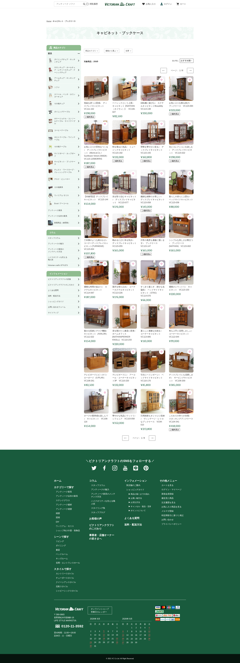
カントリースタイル (65, 573)
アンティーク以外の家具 (67, 496)
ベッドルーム (62, 554)
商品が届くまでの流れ (140, 494)
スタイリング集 (98, 508)
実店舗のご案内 (133, 485)
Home (48, 21)
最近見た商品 (168, 498)
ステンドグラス (63, 500)
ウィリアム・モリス (65, 526)
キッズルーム (62, 558)
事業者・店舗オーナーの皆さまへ (101, 537)
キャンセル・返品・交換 (141, 506)
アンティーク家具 (64, 492)
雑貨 (58, 513)
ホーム (58, 480)
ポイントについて (138, 510)
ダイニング (61, 545)
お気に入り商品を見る (172, 507)
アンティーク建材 (64, 505)
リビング (60, 541)
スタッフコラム (98, 485)
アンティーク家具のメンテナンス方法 (103, 495)
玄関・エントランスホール (68, 563)
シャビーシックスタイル (67, 591)
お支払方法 (135, 502)
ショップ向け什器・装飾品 (68, 530)
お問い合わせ (168, 520)
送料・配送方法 (133, 524)
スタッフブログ (98, 512)
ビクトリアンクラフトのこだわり (101, 527)
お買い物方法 (136, 498)
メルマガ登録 (168, 511)
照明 (58, 517)
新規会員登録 (168, 494)
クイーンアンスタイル (66, 582)
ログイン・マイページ (172, 489)
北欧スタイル (62, 586)
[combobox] (70, 4)
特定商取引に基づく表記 (173, 515)
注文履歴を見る (169, 502)
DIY (57, 522)
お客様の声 (95, 518)
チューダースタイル (65, 578)
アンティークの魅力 (100, 489)
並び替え (175, 61)
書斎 (58, 550)
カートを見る (168, 485)
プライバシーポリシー (172, 524)
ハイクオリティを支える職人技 (103, 502)
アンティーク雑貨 (64, 509)
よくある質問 (131, 518)
